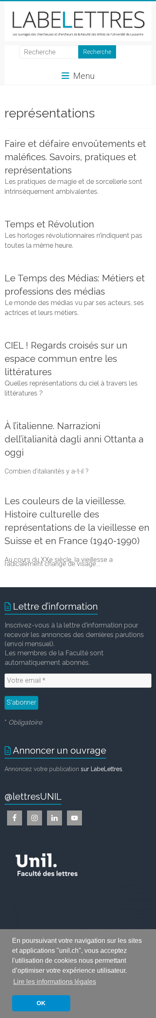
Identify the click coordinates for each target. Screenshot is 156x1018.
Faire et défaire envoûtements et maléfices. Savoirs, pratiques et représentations (75, 157)
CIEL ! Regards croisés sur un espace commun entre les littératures (66, 358)
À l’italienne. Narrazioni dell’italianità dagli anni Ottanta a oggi (74, 439)
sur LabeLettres (101, 769)
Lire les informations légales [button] (54, 981)
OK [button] (41, 1003)
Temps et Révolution (49, 224)
